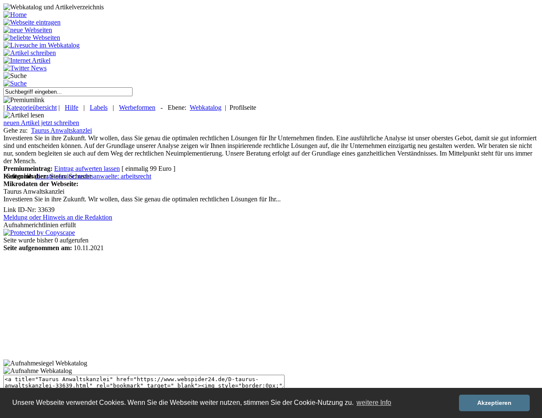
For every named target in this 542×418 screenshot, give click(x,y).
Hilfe (71, 107)
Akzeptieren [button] (494, 402)
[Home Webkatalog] (15, 14)
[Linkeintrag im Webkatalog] (32, 22)
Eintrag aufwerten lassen (87, 168)
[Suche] (15, 83)
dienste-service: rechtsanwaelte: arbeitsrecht (93, 176)
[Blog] (26, 60)
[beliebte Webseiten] (31, 37)
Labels (99, 107)
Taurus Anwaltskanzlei (61, 130)
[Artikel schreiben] (29, 52)
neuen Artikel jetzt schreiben (41, 122)
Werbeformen (137, 107)
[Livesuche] (41, 45)
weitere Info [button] (374, 402)
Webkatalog (205, 107)
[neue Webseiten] (27, 29)
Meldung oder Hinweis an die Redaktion (57, 217)
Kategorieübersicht (31, 107)
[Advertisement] (56, 305)
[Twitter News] (25, 68)
